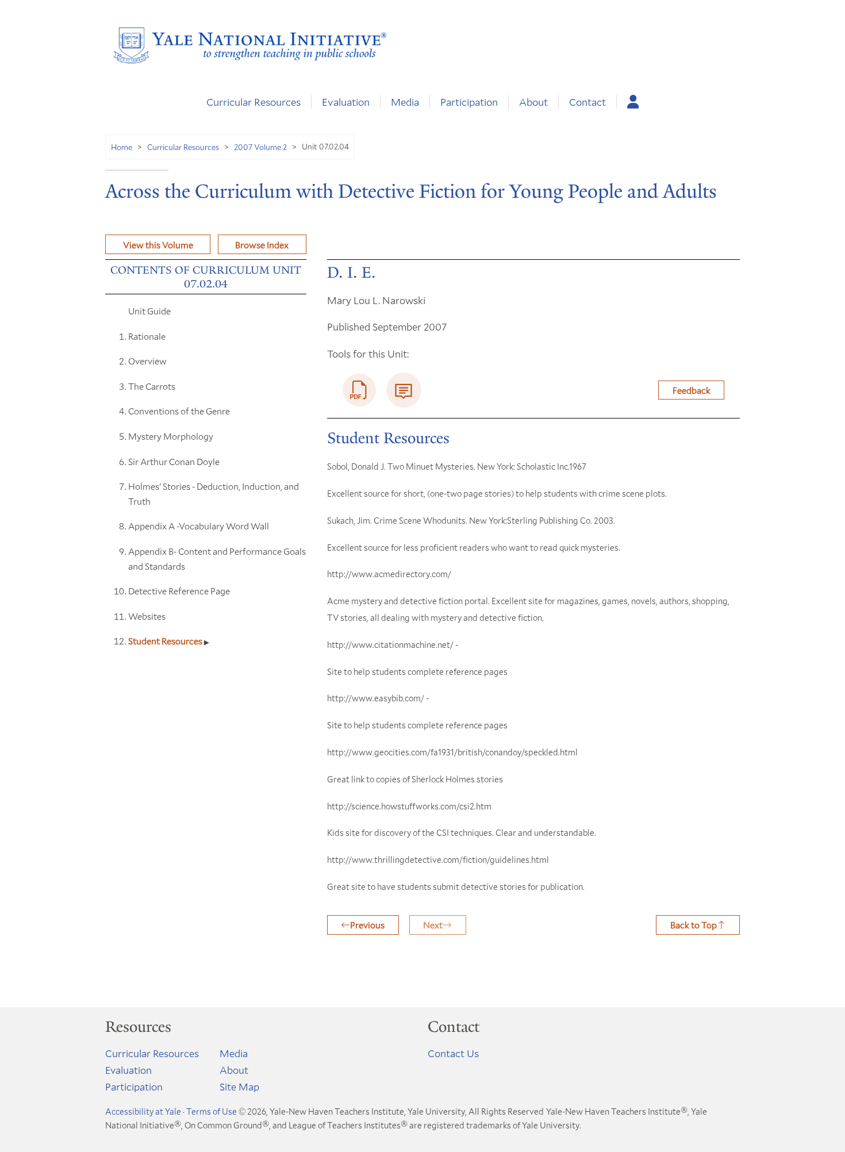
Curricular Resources (253, 102)
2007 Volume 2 (260, 146)
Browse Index (262, 245)
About (533, 102)
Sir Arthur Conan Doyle (174, 461)
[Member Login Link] (633, 102)
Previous (367, 925)
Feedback (691, 390)
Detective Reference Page (179, 591)
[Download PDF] (359, 390)
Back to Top (693, 925)
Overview (147, 361)
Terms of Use (211, 1111)
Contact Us (453, 1053)
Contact (587, 102)
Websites (147, 616)
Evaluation (346, 102)
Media (405, 102)
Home (121, 146)
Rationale (147, 336)
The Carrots (151, 386)
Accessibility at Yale (143, 1111)
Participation (469, 102)
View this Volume (158, 245)
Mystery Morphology (170, 436)
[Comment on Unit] (403, 390)
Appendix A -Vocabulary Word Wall (198, 526)
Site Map (239, 1086)
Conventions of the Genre (179, 411)
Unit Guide (149, 311)
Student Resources (166, 641)
